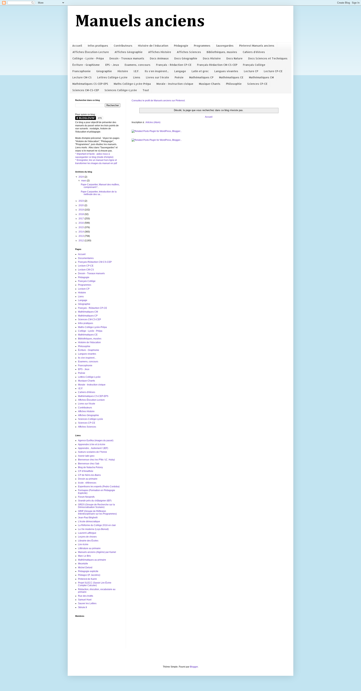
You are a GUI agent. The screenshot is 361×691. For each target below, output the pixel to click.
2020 (81, 205)
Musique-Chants (209, 83)
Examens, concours (137, 64)
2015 (81, 227)
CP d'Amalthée (85, 471)
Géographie (104, 71)
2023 (81, 201)
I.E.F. (136, 71)
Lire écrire (83, 544)
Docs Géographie (185, 58)
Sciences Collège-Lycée (121, 90)
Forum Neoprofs (86, 497)
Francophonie (81, 71)
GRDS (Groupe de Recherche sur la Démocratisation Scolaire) (96, 506)
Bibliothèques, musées (222, 52)
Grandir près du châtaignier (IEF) (94, 500)
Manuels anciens (140, 21)
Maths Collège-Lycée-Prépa (132, 83)
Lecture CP (251, 71)
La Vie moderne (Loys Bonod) (93, 529)
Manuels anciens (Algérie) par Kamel (97, 552)
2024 (81, 177)
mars (84, 180)
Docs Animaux (159, 58)
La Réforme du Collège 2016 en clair (97, 525)
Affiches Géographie (129, 52)
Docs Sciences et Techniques (267, 58)
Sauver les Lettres (87, 603)
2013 (81, 236)
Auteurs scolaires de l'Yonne (92, 452)
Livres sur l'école (157, 77)
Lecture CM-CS (82, 77)
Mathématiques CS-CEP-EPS (90, 83)
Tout (146, 90)
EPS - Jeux (112, 64)
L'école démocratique (89, 521)
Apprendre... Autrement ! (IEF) (93, 448)
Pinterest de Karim (87, 579)
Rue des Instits (85, 596)
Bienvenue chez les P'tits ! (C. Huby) (96, 459)
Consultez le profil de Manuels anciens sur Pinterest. (158, 100)
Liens (136, 77)
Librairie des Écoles (88, 540)
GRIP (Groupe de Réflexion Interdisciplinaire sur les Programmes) (97, 512)
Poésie (179, 77)
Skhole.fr (82, 607)
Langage (180, 71)
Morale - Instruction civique (174, 83)
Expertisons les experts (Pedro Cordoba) (99, 486)
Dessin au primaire (87, 479)
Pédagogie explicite (88, 571)
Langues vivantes (226, 71)
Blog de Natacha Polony (90, 467)
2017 (81, 218)
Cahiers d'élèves (254, 52)
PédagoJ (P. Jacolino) (89, 575)
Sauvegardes (225, 45)
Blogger (194, 666)
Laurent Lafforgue (87, 533)
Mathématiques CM (261, 77)
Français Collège (254, 64)
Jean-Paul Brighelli (88, 517)
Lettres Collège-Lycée (112, 77)
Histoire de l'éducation (153, 45)
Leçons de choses (87, 536)
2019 (81, 209)
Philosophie (234, 83)
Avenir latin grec (86, 456)
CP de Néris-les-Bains (89, 475)
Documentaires (86, 258)
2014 (81, 231)
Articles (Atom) (153, 122)
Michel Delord (85, 567)
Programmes (202, 45)
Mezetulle (83, 563)
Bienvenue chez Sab (88, 463)
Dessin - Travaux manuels (126, 58)
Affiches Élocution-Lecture (90, 52)
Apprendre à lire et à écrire (91, 444)
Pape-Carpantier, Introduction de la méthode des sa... (99, 193)
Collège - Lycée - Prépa (88, 58)
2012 (81, 240)
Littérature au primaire (89, 548)
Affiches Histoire (159, 52)
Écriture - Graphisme (86, 64)
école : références (87, 482)
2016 (81, 223)
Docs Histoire (212, 58)
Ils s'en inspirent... (157, 71)
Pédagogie (181, 45)
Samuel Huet (84, 599)
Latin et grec (200, 71)
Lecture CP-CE (273, 71)
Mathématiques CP (201, 77)
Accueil (77, 45)
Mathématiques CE (231, 77)
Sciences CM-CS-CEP (85, 90)
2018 (81, 214)
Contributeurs (123, 45)
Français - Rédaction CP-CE (173, 64)
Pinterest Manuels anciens (256, 45)
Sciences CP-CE (257, 83)
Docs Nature (234, 58)
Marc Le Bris (84, 556)
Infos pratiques (98, 45)
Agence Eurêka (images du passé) (95, 440)
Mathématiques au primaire (92, 560)
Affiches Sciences (189, 52)
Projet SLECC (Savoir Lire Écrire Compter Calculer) (94, 584)
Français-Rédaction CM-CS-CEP (217, 64)
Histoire (123, 71)
